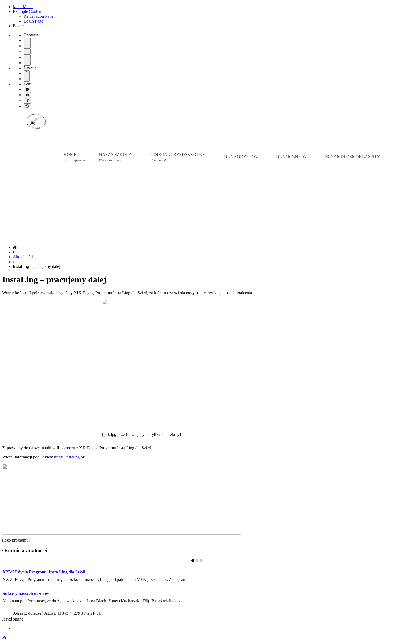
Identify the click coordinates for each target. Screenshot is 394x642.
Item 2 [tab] (197, 560)
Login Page (33, 21)
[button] (4, 637)
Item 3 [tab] (201, 560)
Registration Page (38, 16)
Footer (18, 26)
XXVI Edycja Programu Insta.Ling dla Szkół (44, 572)
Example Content (27, 11)
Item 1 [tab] (192, 560)
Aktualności (23, 257)
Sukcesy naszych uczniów (26, 593)
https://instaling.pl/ (69, 457)
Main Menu (23, 6)
